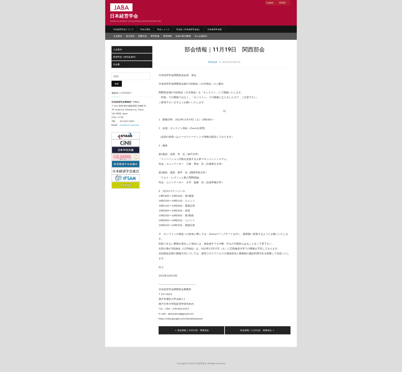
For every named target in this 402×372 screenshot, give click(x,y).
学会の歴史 (145, 29)
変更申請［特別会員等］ (125, 56)
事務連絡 (212, 62)
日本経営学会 (124, 16)
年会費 (116, 64)
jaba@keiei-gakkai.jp (129, 125)
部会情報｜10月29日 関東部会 (193, 330)
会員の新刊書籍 (183, 36)
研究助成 (155, 36)
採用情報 (167, 36)
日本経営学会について (123, 29)
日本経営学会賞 (214, 29)
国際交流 (142, 36)
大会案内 (117, 36)
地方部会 (130, 36)
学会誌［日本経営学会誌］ (188, 29)
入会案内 (117, 49)
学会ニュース (163, 29)
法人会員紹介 (201, 36)
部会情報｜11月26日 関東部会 (256, 330)
